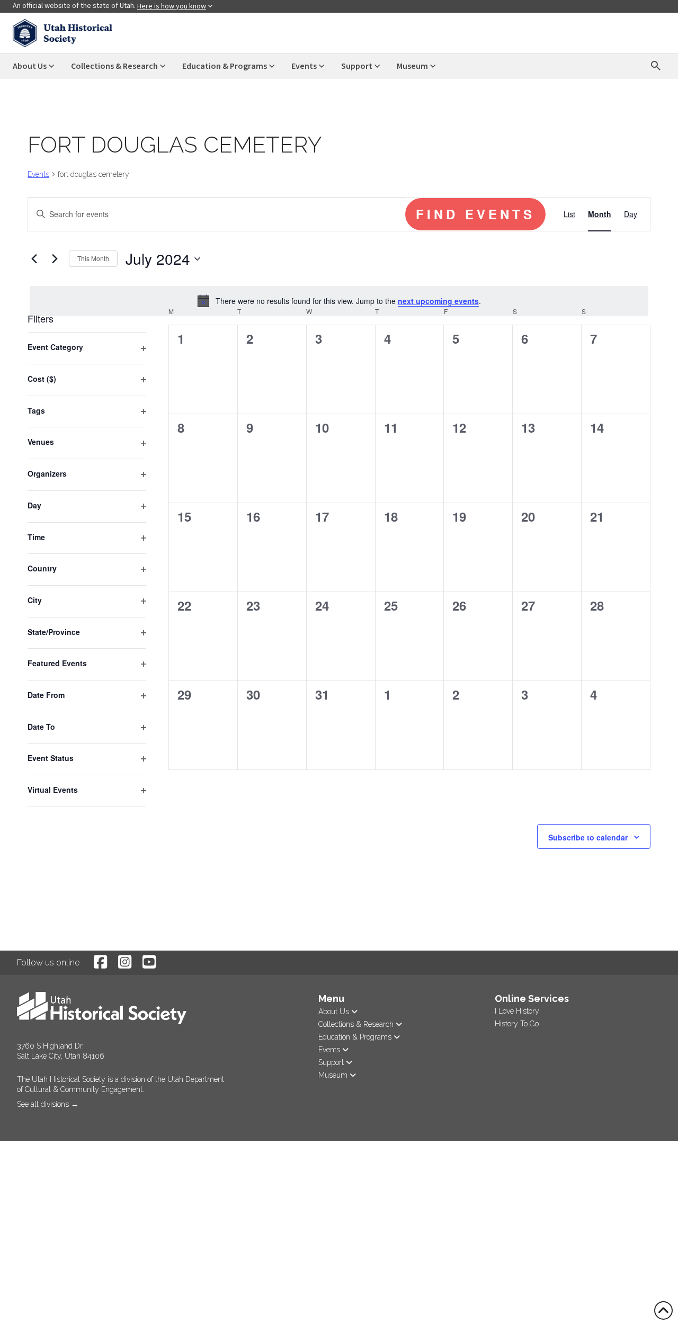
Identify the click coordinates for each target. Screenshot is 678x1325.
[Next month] (54, 259)
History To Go (517, 1023)
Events (38, 174)
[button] (18, 1119)
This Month (93, 258)
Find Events (475, 214)
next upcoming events (438, 301)
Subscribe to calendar (588, 837)
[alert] (339, 301)
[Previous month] (34, 259)
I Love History (517, 1011)
